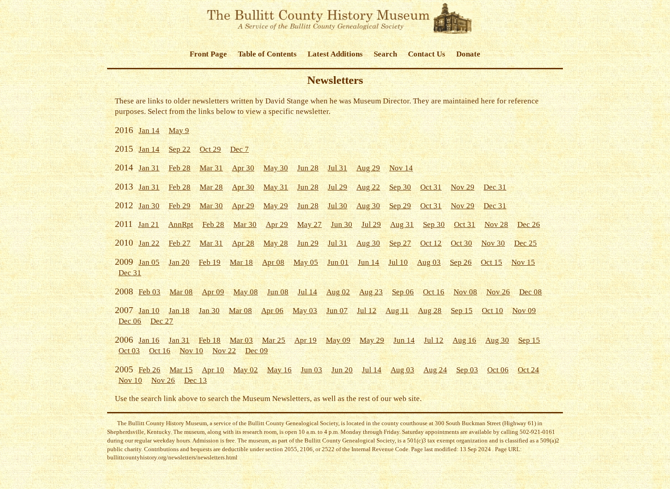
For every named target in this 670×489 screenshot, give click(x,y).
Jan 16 (149, 340)
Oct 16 (433, 292)
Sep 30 (400, 187)
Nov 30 (493, 243)
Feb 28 (180, 168)
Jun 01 (338, 262)
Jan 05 (149, 262)
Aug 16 (464, 340)
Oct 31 (431, 187)
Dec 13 (195, 380)
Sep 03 (467, 369)
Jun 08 (278, 292)
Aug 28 (430, 310)
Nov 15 (523, 262)
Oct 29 (210, 149)
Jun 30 (341, 224)
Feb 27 (180, 243)
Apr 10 (213, 369)
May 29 (275, 205)
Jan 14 (149, 130)
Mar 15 (181, 369)
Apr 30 (243, 168)
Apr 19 (305, 340)
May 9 (179, 130)
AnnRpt (180, 224)
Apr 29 (243, 205)
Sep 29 (400, 205)
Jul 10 (398, 262)
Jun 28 (308, 168)
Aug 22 (368, 187)
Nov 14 (401, 168)
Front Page (208, 54)
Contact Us (426, 54)
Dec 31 (495, 187)
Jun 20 (342, 369)
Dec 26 (528, 224)
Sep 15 (462, 310)
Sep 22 (180, 149)
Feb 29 (180, 205)
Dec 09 (256, 350)
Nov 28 (496, 224)
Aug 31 (402, 224)
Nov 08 (465, 292)
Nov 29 (462, 187)
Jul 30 (337, 205)
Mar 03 (241, 340)
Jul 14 (307, 292)
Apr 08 (273, 262)
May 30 (275, 168)
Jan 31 (149, 168)
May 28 (275, 243)
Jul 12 (366, 310)
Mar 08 (181, 292)
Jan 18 (179, 310)
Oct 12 (431, 243)
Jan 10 (149, 310)
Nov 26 (498, 292)
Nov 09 (524, 310)
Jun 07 (337, 310)
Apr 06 (272, 310)
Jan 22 (149, 243)
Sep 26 (461, 262)
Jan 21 (148, 224)
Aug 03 (429, 262)
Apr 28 (243, 243)
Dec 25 (525, 243)
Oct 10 (492, 310)
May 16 (279, 369)
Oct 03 (129, 350)
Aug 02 (338, 292)
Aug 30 (368, 205)
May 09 (338, 340)
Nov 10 (191, 350)
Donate (468, 54)
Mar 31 (211, 168)
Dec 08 (530, 292)
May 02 (245, 369)
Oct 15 (491, 262)
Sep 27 (400, 243)
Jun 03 (311, 369)
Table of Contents (267, 54)
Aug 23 (371, 292)
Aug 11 (397, 310)
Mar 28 (211, 187)
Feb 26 (149, 369)
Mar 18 (241, 262)
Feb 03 (149, 292)
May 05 (306, 262)
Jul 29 (337, 187)
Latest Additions (335, 54)
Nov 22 (224, 350)
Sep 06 (403, 292)
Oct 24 (528, 369)
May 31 (275, 187)
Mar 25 (273, 340)
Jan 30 (149, 205)
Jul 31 (337, 168)
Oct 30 (461, 243)
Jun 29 (308, 243)
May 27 (309, 224)
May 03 (305, 310)
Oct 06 (498, 369)
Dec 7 (239, 149)
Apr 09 (213, 292)
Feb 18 (210, 340)
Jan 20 (179, 262)
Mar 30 (211, 205)
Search (385, 54)
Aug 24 (435, 369)
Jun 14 (368, 262)
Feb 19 (210, 262)
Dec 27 (161, 321)
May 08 (245, 292)
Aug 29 (368, 168)
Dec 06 (130, 321)
